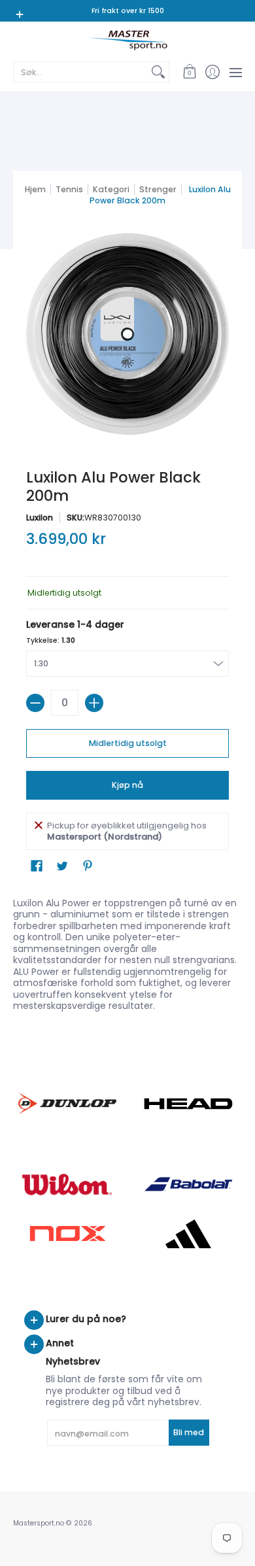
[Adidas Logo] (188, 1233)
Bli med (188, 1432)
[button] (189, 72)
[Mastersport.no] (127, 40)
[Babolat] (188, 1184)
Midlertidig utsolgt (128, 743)
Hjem (35, 189)
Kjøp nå (127, 785)
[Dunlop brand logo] (67, 1103)
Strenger (158, 189)
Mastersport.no (38, 1523)
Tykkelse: (50, 640)
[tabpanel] (127, 951)
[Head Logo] (188, 1103)
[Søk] (158, 72)
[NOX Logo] (67, 1233)
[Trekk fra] (35, 703)
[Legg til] (94, 703)
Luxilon (39, 517)
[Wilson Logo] (67, 1184)
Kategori (111, 189)
